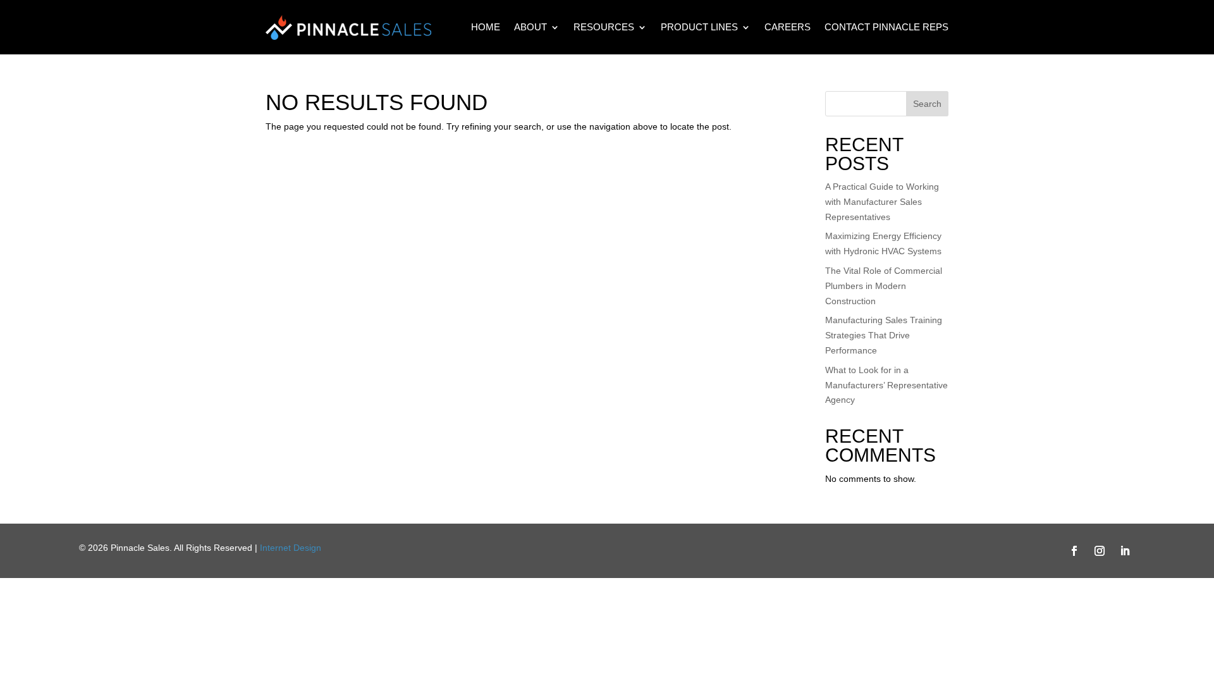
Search (927, 104)
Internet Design (290, 548)
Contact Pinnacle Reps (886, 27)
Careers (787, 27)
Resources (603, 27)
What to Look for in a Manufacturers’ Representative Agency (886, 385)
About (530, 27)
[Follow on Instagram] (1099, 551)
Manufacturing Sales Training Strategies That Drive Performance (883, 335)
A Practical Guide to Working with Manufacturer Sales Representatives (882, 202)
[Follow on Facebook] (1074, 551)
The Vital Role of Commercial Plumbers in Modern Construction (883, 286)
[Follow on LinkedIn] (1125, 551)
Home (485, 27)
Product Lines (699, 27)
